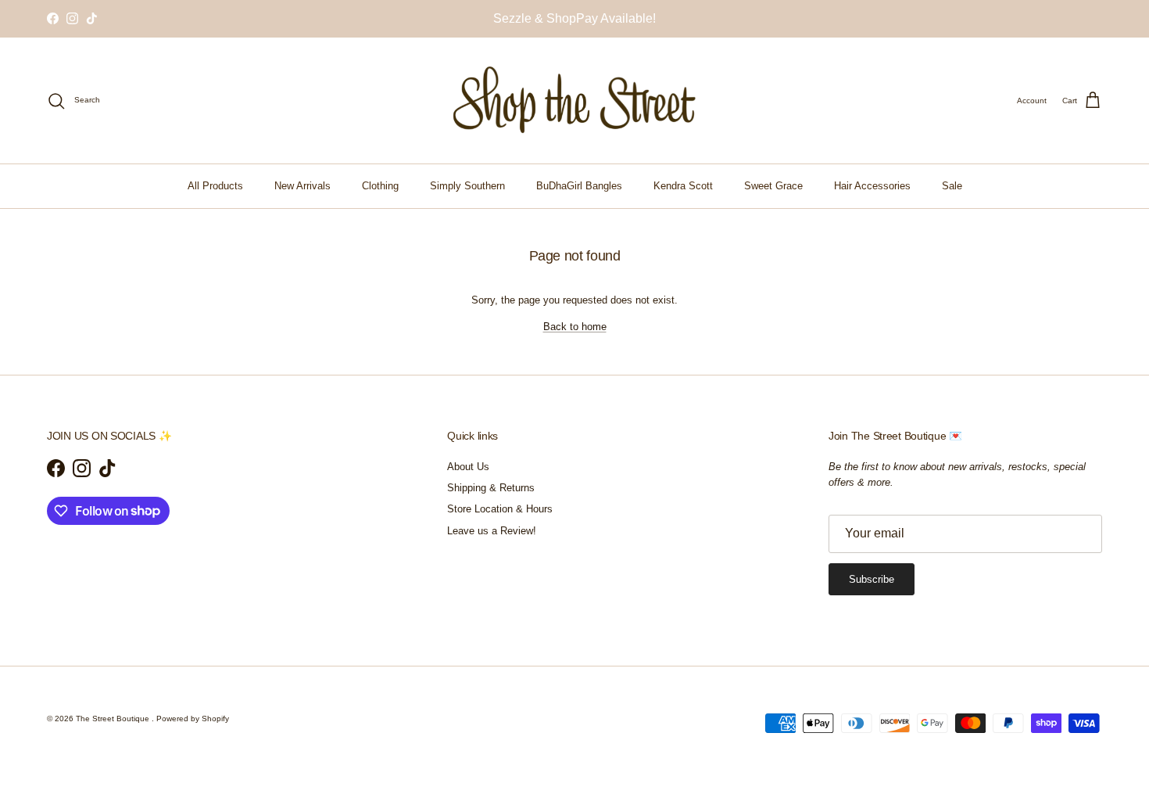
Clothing (380, 186)
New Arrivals (302, 186)
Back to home (575, 326)
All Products (215, 186)
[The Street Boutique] (575, 100)
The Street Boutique (114, 718)
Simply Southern (467, 186)
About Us (468, 466)
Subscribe (871, 579)
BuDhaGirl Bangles (579, 186)
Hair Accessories (872, 186)
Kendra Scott (683, 186)
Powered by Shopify (192, 718)
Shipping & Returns (491, 488)
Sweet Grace (773, 186)
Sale (952, 186)
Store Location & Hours (500, 509)
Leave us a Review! (491, 531)
